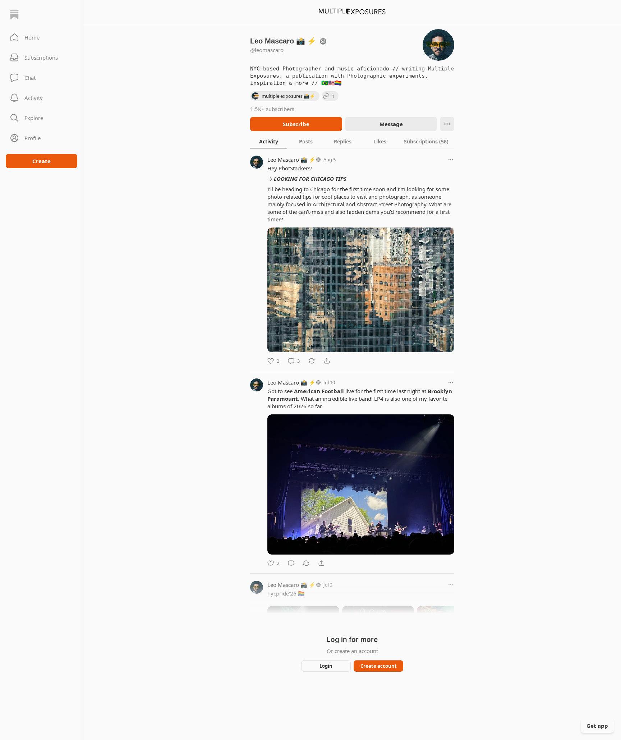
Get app (597, 725)
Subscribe (296, 124)
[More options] (450, 159)
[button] (41, 37)
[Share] (327, 361)
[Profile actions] (447, 124)
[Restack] (311, 361)
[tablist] (352, 141)
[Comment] (291, 563)
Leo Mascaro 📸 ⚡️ (291, 159)
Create (41, 161)
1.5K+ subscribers (272, 108)
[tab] (268, 141)
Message (391, 124)
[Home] (14, 14)
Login (325, 666)
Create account (378, 666)
